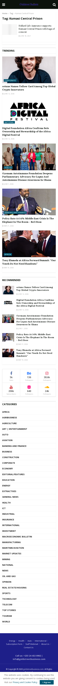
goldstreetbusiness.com (33, 669)
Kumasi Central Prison (24, 13)
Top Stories (9, 610)
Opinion (6, 581)
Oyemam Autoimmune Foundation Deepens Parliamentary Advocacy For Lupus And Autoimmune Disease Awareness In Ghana (27, 177)
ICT (4, 508)
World (6, 621)
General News (10, 496)
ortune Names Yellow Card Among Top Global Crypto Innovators (34, 289)
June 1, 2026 (9, 184)
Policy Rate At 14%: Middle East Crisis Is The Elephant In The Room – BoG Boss (35, 337)
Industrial (8, 513)
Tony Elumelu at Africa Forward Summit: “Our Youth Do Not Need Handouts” (34, 353)
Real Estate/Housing (14, 587)
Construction (10, 457)
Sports (6, 593)
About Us (45, 644)
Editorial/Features (13, 474)
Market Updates (11, 553)
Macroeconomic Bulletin (17, 536)
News (5, 570)
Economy (7, 468)
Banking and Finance (15, 212)
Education (8, 480)
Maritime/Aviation (13, 547)
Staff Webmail (31, 644)
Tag (11, 13)
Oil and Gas (9, 576)
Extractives (9, 491)
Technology (9, 598)
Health (8, 167)
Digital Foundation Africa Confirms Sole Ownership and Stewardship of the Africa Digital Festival (26, 131)
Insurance (8, 519)
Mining (6, 559)
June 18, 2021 (25, 36)
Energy (6, 485)
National (9, 122)
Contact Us (28, 647)
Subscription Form (14, 644)
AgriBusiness (9, 417)
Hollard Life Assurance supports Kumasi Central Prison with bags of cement (37, 28)
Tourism (7, 616)
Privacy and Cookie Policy (25, 682)
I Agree (47, 682)
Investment (9, 531)
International (11, 525)
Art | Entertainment (14, 429)
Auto (5, 434)
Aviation (7, 440)
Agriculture (9, 423)
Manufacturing (11, 542)
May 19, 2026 (9, 268)
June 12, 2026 (9, 94)
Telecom (7, 604)
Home (4, 13)
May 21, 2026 (9, 226)
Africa (8, 254)
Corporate (10, 80)
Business (7, 451)
